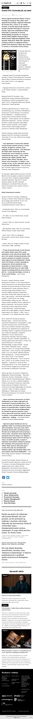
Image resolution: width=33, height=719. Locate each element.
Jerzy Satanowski (11, 495)
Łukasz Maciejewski (12, 499)
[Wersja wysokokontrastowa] (21, 3)
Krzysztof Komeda (11, 497)
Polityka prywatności (23, 711)
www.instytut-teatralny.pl (24, 692)
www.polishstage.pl (6, 685)
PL (24, 3)
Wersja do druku (18, 15)
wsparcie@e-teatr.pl (25, 689)
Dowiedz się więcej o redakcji (16, 683)
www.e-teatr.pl (5, 683)
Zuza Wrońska (9, 503)
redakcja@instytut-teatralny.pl (15, 680)
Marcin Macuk (9, 501)
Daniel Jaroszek (10, 493)
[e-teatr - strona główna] (6, 3)
